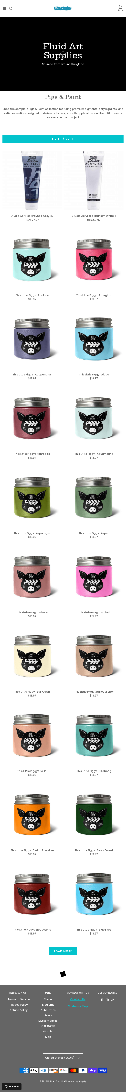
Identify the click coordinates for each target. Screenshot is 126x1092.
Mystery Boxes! (48, 1021)
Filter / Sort (63, 139)
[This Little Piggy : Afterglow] (94, 260)
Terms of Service (19, 999)
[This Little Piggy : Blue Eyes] (94, 894)
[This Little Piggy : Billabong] (94, 736)
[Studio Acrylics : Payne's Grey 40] (32, 180)
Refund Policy (19, 1010)
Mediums (48, 1005)
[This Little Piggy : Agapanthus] (32, 339)
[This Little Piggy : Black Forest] (94, 815)
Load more (63, 951)
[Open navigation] (4, 8)
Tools (48, 1015)
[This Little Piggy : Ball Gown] (32, 656)
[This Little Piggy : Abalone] (32, 260)
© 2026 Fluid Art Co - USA (52, 1081)
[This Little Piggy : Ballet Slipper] (94, 656)
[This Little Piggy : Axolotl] (94, 577)
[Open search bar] (12, 8)
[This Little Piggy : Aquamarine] (94, 418)
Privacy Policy (19, 1005)
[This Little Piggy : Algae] (94, 339)
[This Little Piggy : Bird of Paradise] (32, 815)
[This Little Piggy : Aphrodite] (32, 418)
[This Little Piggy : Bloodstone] (32, 894)
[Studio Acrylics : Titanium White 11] (94, 180)
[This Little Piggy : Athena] (32, 577)
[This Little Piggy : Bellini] (32, 736)
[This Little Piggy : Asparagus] (32, 498)
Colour (48, 999)
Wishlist (48, 1031)
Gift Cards (48, 1026)
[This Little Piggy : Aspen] (94, 498)
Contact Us (77, 999)
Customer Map (78, 1006)
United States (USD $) (60, 1058)
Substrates (48, 1010)
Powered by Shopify (76, 1081)
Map (48, 1037)
